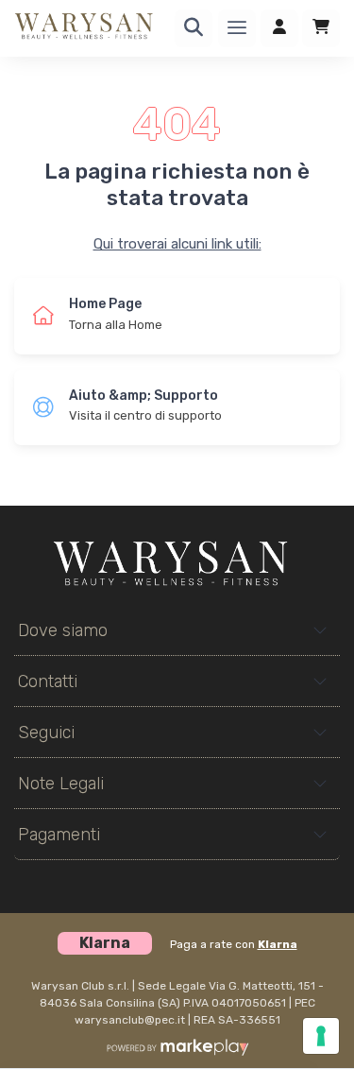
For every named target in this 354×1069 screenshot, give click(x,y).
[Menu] (237, 28)
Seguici (46, 732)
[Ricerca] (193, 28)
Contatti (47, 681)
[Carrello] (321, 28)
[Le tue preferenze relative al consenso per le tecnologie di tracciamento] (321, 1036)
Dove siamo (63, 630)
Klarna (277, 944)
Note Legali (61, 783)
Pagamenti (59, 834)
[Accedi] (279, 28)
